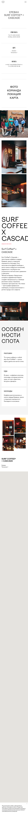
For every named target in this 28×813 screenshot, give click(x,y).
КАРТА (14, 97)
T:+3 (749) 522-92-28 (14, 66)
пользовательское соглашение (9, 811)
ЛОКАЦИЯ (14, 94)
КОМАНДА (14, 90)
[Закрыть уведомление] (27, 803)
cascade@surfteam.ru (16, 64)
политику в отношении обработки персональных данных (13, 809)
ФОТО (14, 86)
